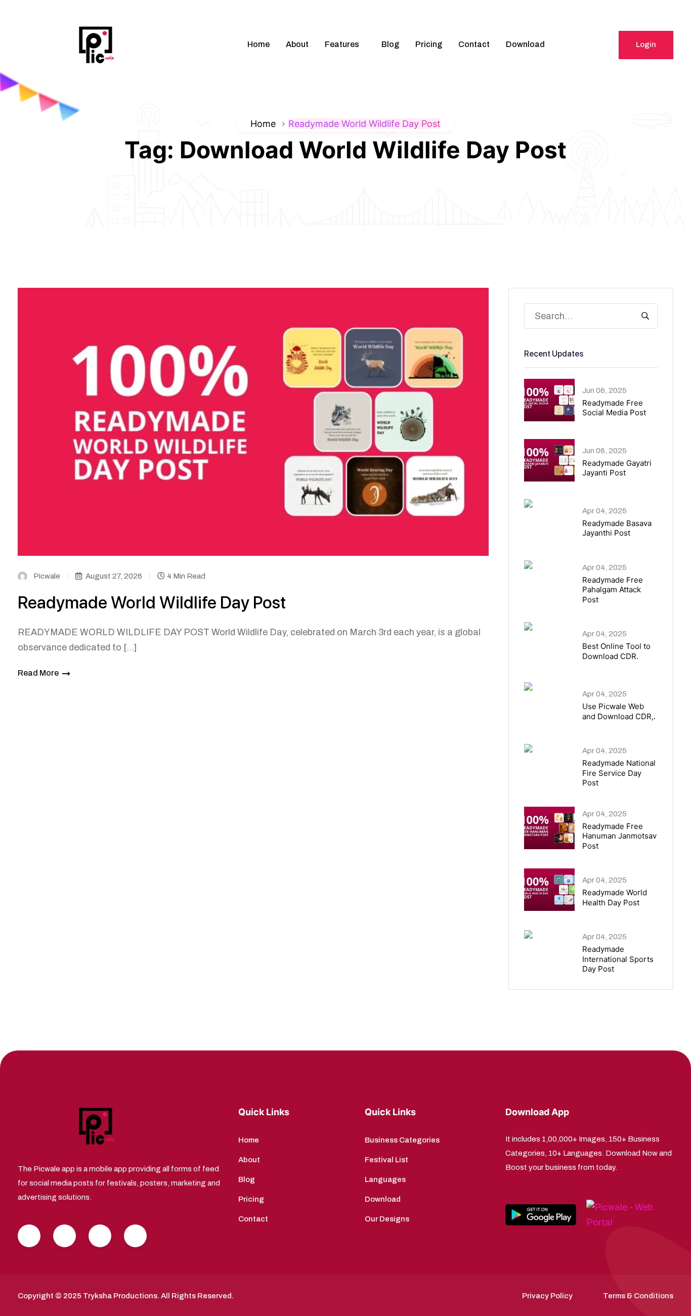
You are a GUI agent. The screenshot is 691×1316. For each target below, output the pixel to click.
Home (258, 44)
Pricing (428, 44)
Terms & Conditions (638, 1296)
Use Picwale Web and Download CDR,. (619, 711)
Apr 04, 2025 (604, 511)
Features (342, 44)
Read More (38, 673)
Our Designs (387, 1219)
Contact (474, 44)
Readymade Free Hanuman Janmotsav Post (619, 836)
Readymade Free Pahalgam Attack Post (612, 589)
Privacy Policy (547, 1296)
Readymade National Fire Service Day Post (619, 772)
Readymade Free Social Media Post (614, 408)
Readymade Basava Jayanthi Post (617, 528)
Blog (390, 44)
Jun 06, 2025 (604, 390)
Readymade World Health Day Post (614, 897)
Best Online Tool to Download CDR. (616, 651)
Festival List (386, 1160)
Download (525, 44)
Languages (385, 1179)
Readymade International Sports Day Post (618, 959)
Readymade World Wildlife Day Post (152, 602)
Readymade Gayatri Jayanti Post (617, 468)
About (297, 44)
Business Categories (402, 1140)
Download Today (635, 10)
